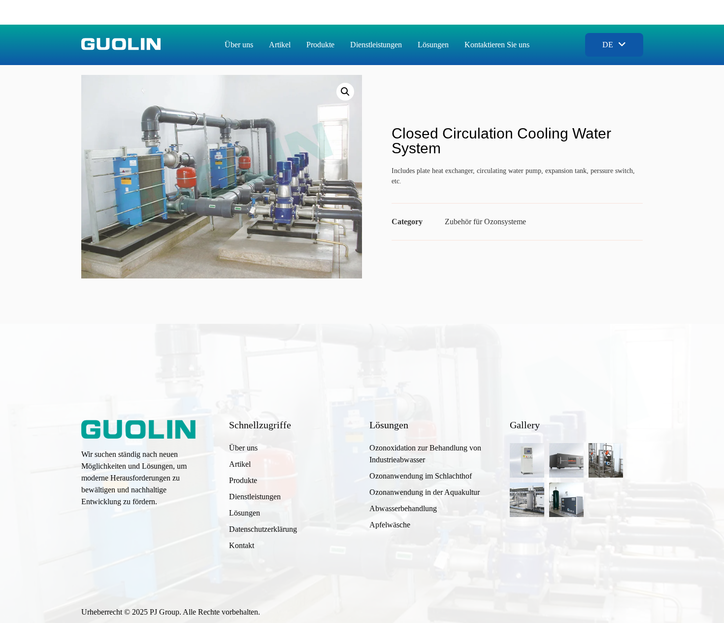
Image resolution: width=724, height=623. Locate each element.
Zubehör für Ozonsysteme (485, 221)
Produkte (320, 44)
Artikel (280, 44)
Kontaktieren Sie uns (496, 44)
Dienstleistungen (376, 44)
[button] (345, 92)
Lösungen (433, 44)
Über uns (239, 44)
